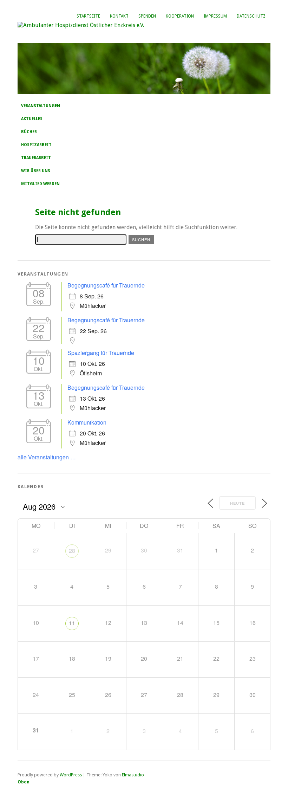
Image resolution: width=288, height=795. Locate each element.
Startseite (88, 16)
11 (72, 623)
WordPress (71, 774)
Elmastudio (133, 774)
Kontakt (119, 16)
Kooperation (180, 16)
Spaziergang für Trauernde (100, 353)
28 (72, 551)
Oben (24, 781)
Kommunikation (86, 422)
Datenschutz (251, 16)
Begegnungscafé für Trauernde (106, 285)
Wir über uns (35, 170)
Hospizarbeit (36, 144)
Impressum (215, 16)
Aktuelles (31, 118)
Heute (237, 503)
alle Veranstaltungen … (47, 457)
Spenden (147, 16)
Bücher (29, 131)
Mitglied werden (40, 183)
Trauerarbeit (36, 157)
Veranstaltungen (40, 105)
